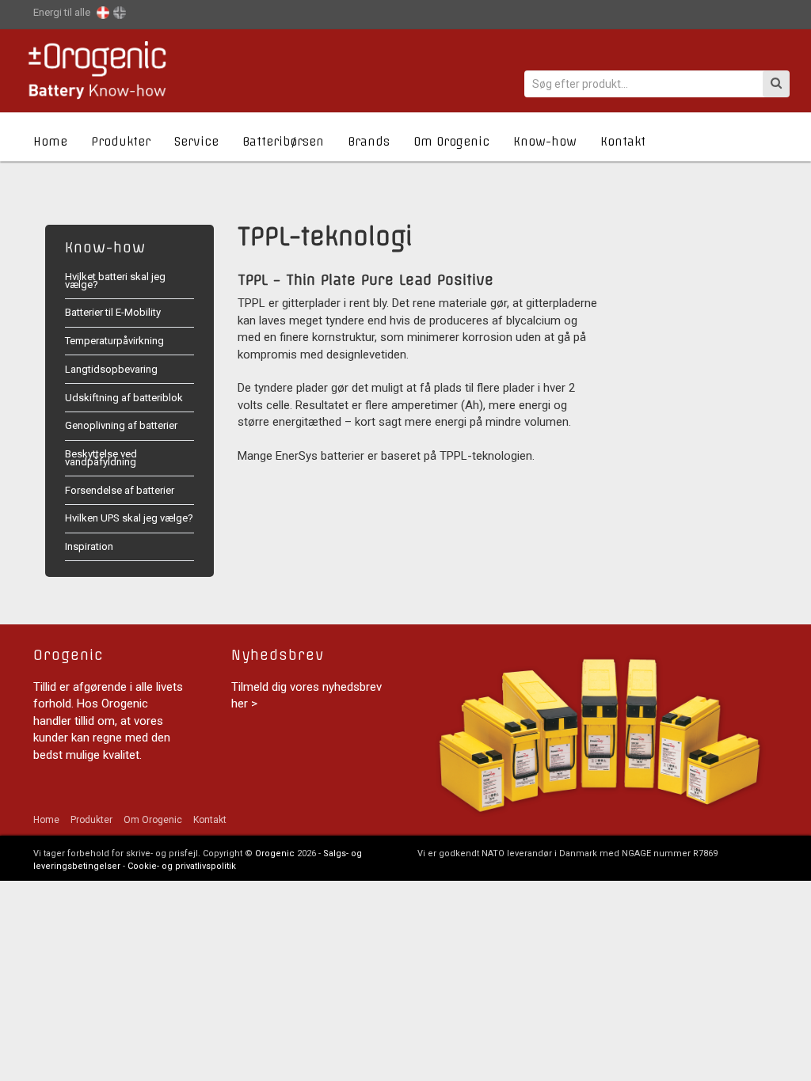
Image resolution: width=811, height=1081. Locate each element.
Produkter (120, 142)
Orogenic (275, 853)
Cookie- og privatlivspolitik (182, 866)
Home (50, 142)
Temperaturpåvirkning (114, 341)
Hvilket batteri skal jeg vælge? (115, 280)
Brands (369, 142)
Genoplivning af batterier (121, 425)
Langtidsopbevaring (111, 369)
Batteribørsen (283, 142)
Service (196, 142)
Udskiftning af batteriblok (124, 398)
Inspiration (89, 546)
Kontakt (622, 142)
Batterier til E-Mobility (113, 312)
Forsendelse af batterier (119, 490)
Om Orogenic (451, 142)
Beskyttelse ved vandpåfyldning (101, 458)
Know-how (545, 142)
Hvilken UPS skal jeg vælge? (129, 518)
